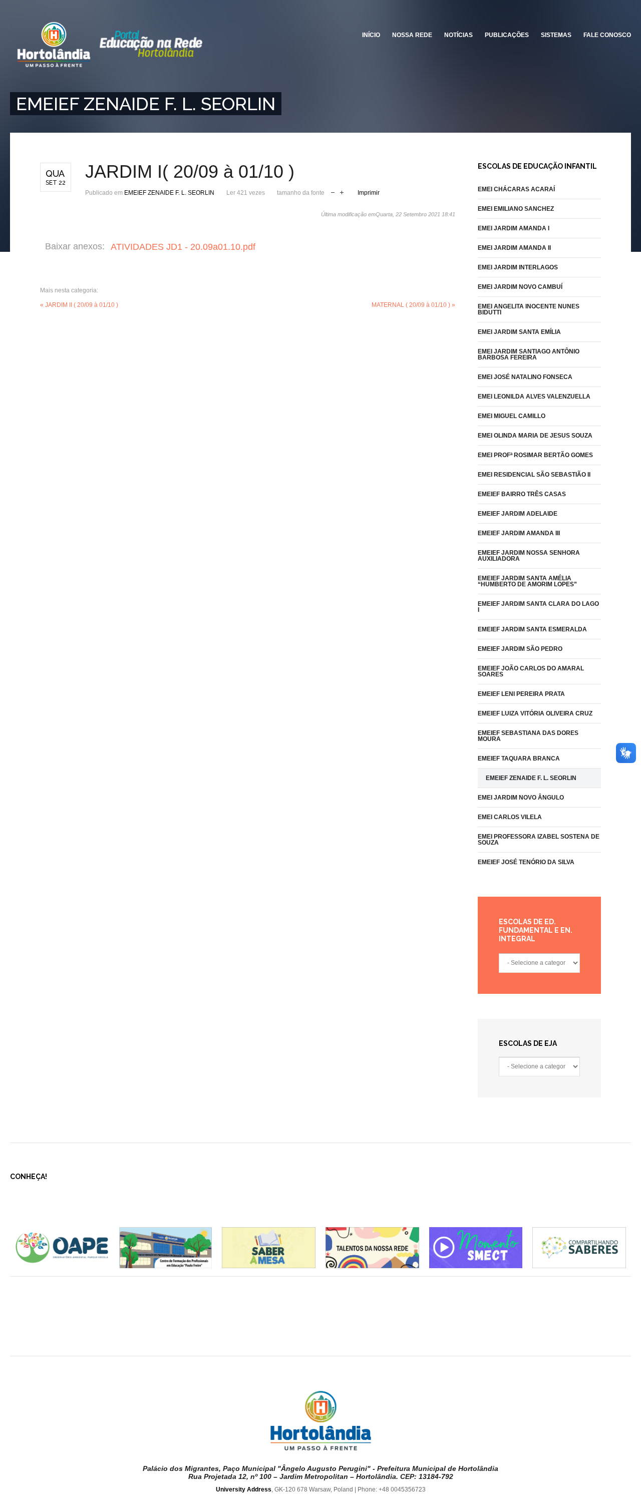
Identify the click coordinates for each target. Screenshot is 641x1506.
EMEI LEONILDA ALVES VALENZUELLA (534, 396)
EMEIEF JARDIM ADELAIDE (517, 513)
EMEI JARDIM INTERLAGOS (518, 267)
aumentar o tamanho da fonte (342, 191)
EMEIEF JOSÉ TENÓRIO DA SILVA (526, 862)
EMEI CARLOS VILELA (510, 817)
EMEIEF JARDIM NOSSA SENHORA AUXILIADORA (529, 555)
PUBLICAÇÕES (507, 35)
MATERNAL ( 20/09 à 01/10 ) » (413, 304)
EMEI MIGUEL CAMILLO (511, 416)
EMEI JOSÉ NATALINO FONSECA (525, 377)
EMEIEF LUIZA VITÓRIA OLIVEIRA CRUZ (535, 713)
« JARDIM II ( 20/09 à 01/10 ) (79, 304)
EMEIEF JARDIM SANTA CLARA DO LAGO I (538, 606)
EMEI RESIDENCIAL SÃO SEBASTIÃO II (534, 474)
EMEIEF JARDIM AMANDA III (519, 533)
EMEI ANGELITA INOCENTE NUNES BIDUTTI (528, 309)
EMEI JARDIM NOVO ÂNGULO (521, 797)
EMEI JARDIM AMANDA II (514, 247)
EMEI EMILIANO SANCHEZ (516, 208)
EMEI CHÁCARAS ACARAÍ (516, 189)
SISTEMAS (556, 35)
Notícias (458, 35)
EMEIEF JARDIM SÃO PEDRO (520, 648)
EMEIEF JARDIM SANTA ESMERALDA (532, 629)
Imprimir (369, 192)
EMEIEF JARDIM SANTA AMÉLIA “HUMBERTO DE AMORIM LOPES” (527, 581)
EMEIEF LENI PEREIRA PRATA (521, 693)
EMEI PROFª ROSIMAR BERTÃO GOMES (535, 455)
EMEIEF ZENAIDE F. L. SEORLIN (169, 192)
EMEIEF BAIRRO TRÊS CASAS (522, 494)
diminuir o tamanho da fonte (333, 191)
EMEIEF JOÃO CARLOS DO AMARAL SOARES (531, 671)
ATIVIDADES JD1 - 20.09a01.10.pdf (183, 247)
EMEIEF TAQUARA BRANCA (519, 758)
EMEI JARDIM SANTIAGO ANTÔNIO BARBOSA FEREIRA (528, 354)
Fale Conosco (607, 35)
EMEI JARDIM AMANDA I (513, 228)
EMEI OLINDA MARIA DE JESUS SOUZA (535, 435)
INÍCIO (371, 35)
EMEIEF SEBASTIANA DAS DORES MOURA (528, 735)
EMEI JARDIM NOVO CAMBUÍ (520, 286)
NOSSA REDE (412, 35)
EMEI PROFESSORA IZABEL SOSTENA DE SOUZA (538, 839)
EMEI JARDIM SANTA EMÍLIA (519, 331)
